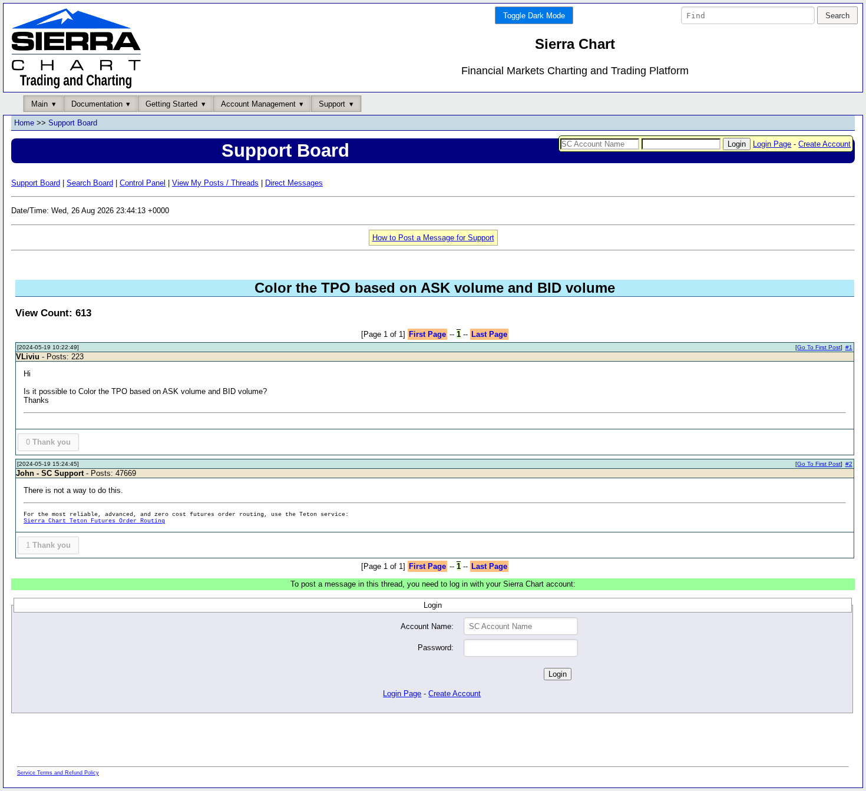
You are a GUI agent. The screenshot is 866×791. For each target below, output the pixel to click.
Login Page (772, 144)
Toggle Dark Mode (534, 15)
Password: (436, 647)
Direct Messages (294, 182)
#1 (848, 347)
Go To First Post (819, 347)
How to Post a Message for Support (433, 237)
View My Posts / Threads (215, 182)
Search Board (90, 182)
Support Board (72, 122)
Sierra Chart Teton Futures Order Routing (94, 521)
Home (24, 122)
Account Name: (427, 626)
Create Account (824, 144)
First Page (427, 334)
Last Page (489, 334)
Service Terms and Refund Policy (58, 773)
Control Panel (143, 182)
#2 (848, 464)
